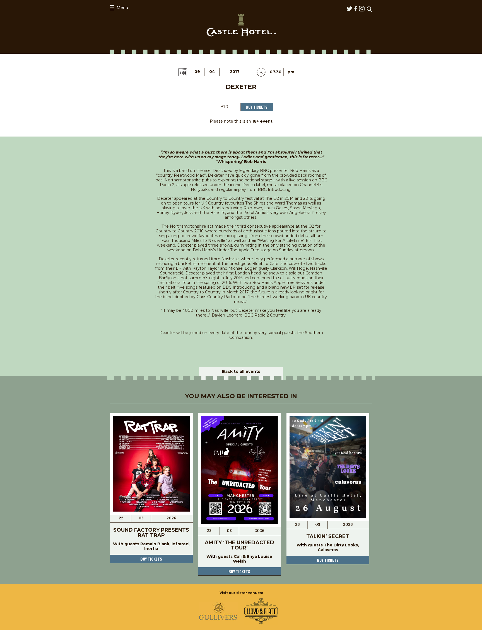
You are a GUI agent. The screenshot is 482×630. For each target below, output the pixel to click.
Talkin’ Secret (327, 536)
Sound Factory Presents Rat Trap (151, 532)
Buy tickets (151, 559)
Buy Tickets (256, 107)
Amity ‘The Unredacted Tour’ (239, 545)
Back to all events (241, 371)
